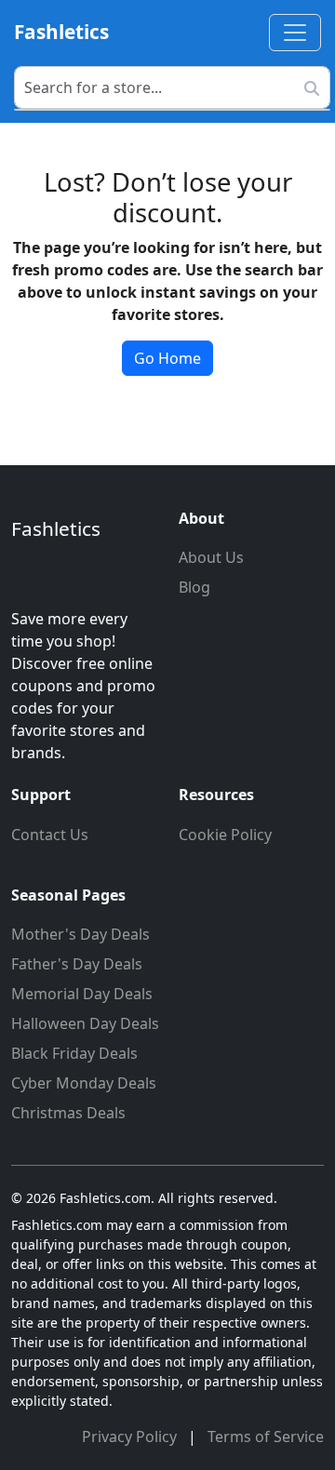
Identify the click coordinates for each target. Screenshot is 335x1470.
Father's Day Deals (76, 964)
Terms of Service (266, 1436)
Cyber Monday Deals (83, 1083)
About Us (211, 557)
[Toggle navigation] (295, 32)
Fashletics (61, 32)
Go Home (167, 358)
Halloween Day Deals (85, 1023)
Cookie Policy (225, 834)
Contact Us (49, 834)
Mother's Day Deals (80, 934)
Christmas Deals (68, 1112)
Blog (194, 587)
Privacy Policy (131, 1436)
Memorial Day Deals (82, 993)
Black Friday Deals (74, 1053)
